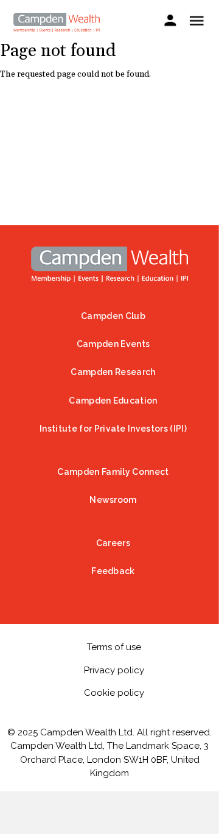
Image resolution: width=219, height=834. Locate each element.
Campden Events (113, 344)
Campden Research (113, 372)
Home (109, 264)
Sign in (170, 22)
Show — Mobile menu (196, 21)
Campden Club (113, 316)
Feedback (113, 571)
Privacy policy (114, 670)
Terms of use (114, 647)
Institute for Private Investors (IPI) (113, 428)
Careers (113, 543)
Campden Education (113, 400)
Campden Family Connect (113, 472)
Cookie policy (114, 692)
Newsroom (113, 500)
